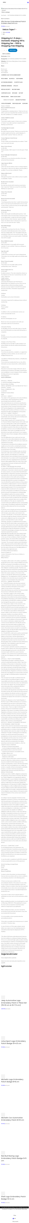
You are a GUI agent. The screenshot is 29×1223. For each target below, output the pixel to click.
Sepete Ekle (13, 50)
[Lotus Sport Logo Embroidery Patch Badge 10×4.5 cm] (14, 1022)
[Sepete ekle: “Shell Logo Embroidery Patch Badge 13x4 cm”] (3, 1193)
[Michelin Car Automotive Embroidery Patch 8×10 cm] (14, 1099)
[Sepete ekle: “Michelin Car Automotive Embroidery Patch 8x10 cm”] (3, 1115)
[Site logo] (14, 2)
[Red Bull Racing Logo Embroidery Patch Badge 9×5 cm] (14, 1137)
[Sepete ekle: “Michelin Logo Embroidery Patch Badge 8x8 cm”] (3, 1076)
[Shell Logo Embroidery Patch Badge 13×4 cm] (14, 1178)
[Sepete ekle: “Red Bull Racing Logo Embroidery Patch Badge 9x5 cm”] (3, 1153)
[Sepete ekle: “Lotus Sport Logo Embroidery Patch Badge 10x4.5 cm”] (3, 1038)
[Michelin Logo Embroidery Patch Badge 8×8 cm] (14, 1061)
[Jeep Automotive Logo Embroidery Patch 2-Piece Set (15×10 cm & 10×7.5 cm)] (14, 982)
